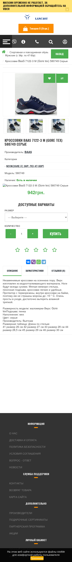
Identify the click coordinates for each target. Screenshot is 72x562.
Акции (13, 533)
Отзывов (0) (58, 270)
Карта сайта (18, 497)
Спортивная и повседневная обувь (29, 52)
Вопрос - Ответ (20, 460)
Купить (55, 233)
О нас (13, 433)
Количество (12, 226)
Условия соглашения (25, 453)
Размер (9, 210)
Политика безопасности (27, 446)
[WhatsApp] (38, 262)
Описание (12, 270)
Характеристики (35, 270)
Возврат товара (20, 490)
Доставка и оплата (23, 440)
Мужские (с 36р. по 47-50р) (20, 55)
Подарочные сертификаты (28, 519)
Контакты (16, 483)
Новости (15, 467)
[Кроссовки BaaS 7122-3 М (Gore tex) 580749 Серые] (36, 94)
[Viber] (33, 262)
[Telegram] (44, 262)
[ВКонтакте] (28, 262)
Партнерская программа (27, 526)
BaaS (28, 152)
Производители (20, 513)
